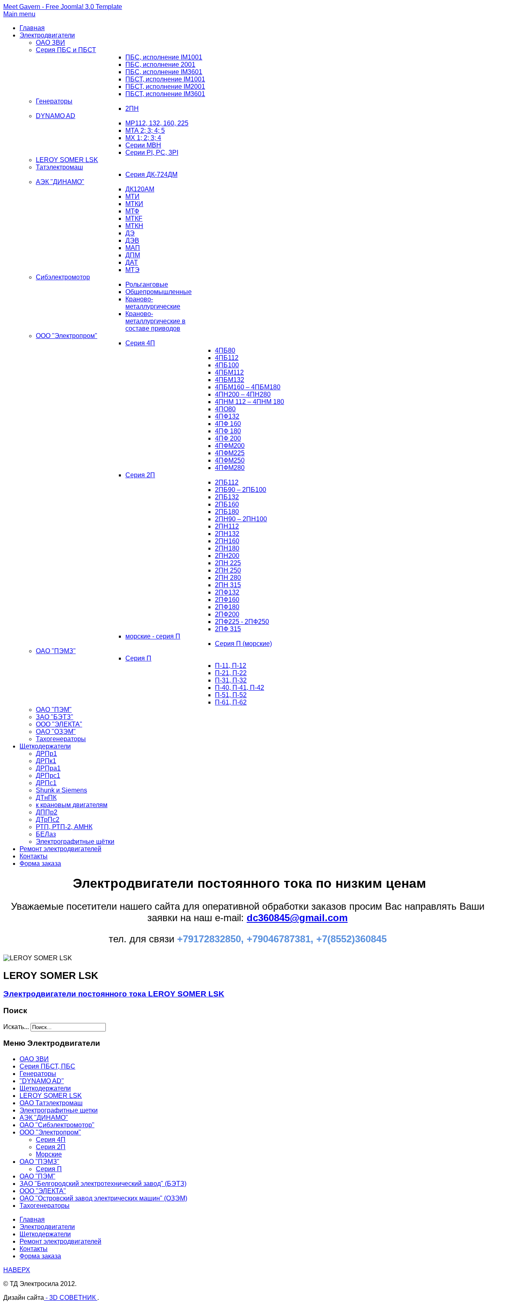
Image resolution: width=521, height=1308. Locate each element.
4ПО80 (225, 409)
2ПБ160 (227, 504)
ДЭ (130, 233)
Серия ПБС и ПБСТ (66, 49)
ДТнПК (46, 797)
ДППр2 (46, 812)
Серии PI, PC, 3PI (151, 152)
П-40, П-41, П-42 (239, 687)
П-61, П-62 (231, 702)
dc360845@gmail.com (297, 917)
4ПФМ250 (230, 460)
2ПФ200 (227, 614)
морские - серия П (152, 636)
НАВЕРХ (16, 1269)
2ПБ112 (227, 482)
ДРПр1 (46, 753)
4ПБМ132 (229, 379)
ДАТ (131, 262)
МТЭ (132, 269)
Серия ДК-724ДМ (151, 174)
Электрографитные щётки (75, 841)
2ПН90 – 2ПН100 (241, 519)
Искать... (16, 1026)
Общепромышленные (158, 291)
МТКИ (134, 203)
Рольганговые (146, 284)
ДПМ (132, 255)
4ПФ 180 (228, 431)
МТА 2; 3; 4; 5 (145, 130)
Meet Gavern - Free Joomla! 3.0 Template (62, 6)
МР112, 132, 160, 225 (156, 123)
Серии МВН (143, 145)
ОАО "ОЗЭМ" (56, 731)
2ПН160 (227, 541)
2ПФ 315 (228, 628)
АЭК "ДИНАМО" (60, 181)
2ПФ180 (227, 607)
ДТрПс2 (47, 819)
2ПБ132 (227, 497)
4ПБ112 (227, 357)
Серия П (138, 658)
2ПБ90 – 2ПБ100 (240, 489)
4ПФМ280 (230, 467)
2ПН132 (227, 533)
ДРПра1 (48, 768)
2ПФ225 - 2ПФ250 (242, 621)
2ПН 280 (228, 577)
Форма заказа (40, 863)
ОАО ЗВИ (50, 42)
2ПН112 (227, 526)
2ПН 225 (228, 563)
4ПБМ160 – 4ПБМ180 (247, 387)
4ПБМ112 (229, 372)
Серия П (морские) (243, 643)
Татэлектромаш (59, 167)
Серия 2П (140, 475)
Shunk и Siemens (61, 790)
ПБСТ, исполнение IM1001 (165, 79)
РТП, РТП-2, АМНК (64, 826)
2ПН (132, 108)
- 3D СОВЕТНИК (70, 1297)
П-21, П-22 (231, 672)
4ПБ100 (227, 365)
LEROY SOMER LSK (67, 159)
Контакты (34, 856)
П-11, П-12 (230, 665)
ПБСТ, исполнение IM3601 (165, 93)
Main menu (19, 14)
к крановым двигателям (71, 804)
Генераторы (54, 101)
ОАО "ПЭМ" (54, 709)
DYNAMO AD (55, 115)
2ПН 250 (228, 570)
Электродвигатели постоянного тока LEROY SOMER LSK (113, 994)
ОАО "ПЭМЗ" (56, 650)
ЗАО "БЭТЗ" (54, 716)
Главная (32, 27)
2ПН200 (227, 555)
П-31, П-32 (231, 680)
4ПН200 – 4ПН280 (243, 394)
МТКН (134, 225)
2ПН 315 (228, 585)
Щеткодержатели (45, 746)
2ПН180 (227, 548)
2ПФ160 (227, 599)
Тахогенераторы (61, 738)
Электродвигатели (47, 35)
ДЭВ (132, 240)
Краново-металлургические (152, 303)
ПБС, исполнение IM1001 (163, 57)
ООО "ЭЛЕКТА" (59, 724)
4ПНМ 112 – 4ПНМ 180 (249, 401)
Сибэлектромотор (63, 277)
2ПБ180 (227, 511)
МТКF (133, 218)
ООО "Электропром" (66, 335)
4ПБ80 (225, 350)
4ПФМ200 (230, 445)
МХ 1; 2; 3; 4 (143, 137)
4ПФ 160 (228, 423)
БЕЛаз (46, 834)
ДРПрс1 (48, 775)
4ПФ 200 (228, 438)
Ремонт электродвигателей (60, 848)
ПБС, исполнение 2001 (160, 64)
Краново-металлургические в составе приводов (155, 321)
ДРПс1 (46, 782)
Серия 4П (140, 343)
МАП (132, 247)
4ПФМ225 (230, 453)
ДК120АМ (139, 189)
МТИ (132, 196)
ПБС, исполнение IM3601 (163, 71)
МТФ (132, 211)
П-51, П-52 (231, 694)
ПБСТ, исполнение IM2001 (165, 86)
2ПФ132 (227, 592)
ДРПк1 (46, 760)
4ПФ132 (227, 416)
